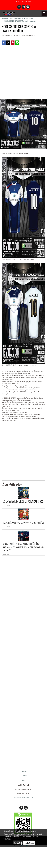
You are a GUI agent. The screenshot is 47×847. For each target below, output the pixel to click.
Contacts (23, 771)
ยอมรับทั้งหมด (29, 843)
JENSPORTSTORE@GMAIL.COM (23, 798)
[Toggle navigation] (44, 13)
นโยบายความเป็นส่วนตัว (27, 836)
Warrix (23, 780)
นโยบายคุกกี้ (8, 839)
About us (24, 776)
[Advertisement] (23, 72)
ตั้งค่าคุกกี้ (17, 843)
